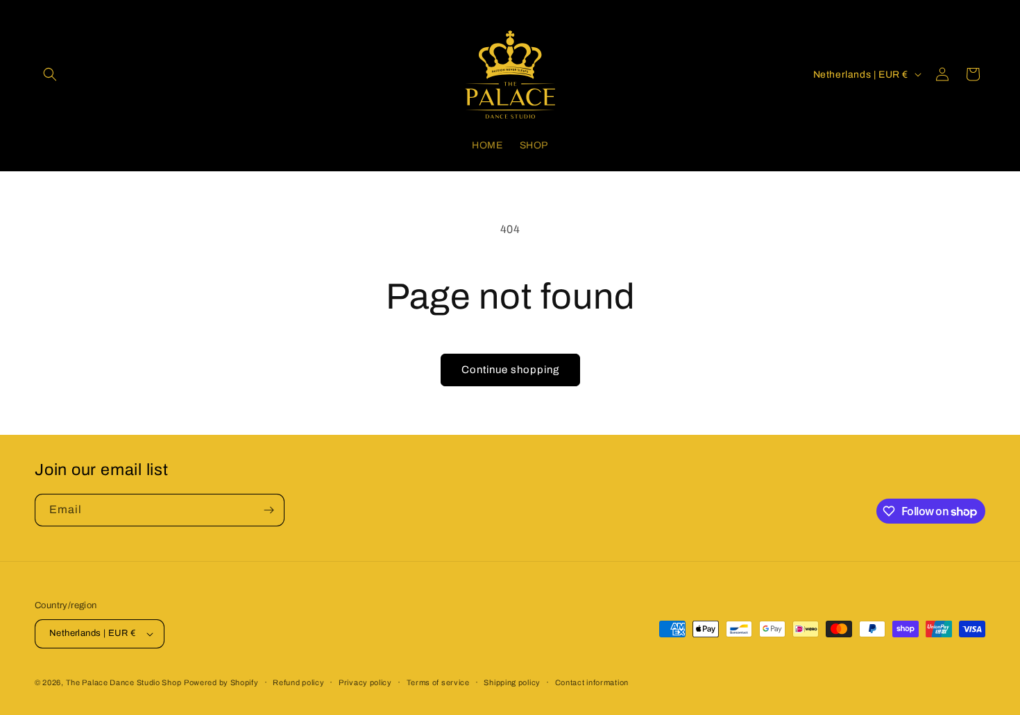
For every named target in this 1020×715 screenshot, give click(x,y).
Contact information (592, 682)
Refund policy (298, 682)
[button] (50, 74)
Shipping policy (512, 682)
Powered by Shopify (221, 682)
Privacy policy (365, 682)
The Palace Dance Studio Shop (124, 682)
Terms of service (438, 682)
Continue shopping (510, 369)
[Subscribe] (268, 510)
